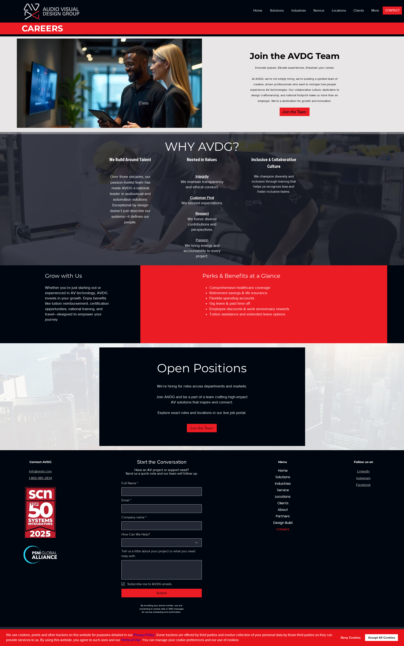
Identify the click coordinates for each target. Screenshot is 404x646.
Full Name (129, 483)
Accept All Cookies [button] (381, 637)
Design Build (282, 522)
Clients (282, 503)
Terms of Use (131, 640)
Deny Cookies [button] (351, 637)
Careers (282, 529)
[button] (339, 10)
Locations (283, 496)
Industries (283, 483)
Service (283, 490)
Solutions (282, 477)
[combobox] (161, 542)
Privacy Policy (143, 635)
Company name (133, 517)
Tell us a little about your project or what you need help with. (158, 553)
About (283, 509)
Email (126, 500)
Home (283, 470)
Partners (283, 516)
